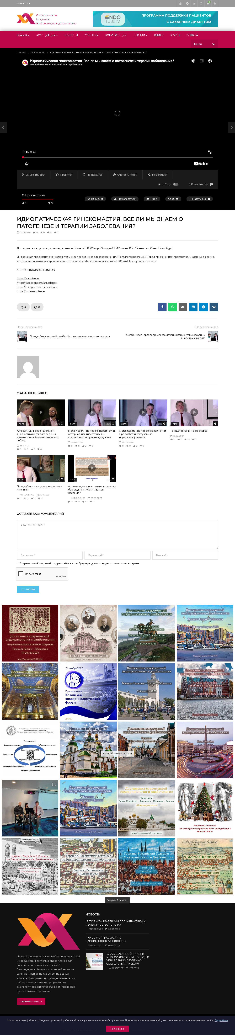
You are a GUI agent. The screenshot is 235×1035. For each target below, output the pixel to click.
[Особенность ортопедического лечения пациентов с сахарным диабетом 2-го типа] (213, 336)
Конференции (116, 35)
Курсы (175, 35)
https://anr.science (28, 278)
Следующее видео (206, 327)
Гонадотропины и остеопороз (188, 430)
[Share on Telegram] (203, 307)
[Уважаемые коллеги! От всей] (205, 808)
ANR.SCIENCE (27, 494)
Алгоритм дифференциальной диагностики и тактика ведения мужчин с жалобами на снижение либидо (37, 435)
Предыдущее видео (29, 327)
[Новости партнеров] (88, 691)
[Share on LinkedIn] (193, 307)
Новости (71, 35)
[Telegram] (187, 3)
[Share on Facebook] (162, 307)
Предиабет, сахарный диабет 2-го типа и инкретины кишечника (70, 336)
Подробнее (221, 1020)
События (91, 35)
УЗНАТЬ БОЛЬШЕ (30, 1001)
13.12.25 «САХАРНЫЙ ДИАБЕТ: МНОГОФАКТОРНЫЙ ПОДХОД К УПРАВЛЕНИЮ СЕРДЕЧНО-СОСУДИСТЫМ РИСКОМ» (127, 958)
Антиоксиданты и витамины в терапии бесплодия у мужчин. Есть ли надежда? (92, 490)
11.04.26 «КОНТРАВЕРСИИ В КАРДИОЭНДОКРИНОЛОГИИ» (106, 939)
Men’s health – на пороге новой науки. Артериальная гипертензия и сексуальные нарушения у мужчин (91, 434)
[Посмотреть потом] (200, 3)
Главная (23, 35)
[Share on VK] (214, 307)
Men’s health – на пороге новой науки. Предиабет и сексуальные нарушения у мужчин (142, 434)
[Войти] (214, 3)
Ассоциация (45, 35)
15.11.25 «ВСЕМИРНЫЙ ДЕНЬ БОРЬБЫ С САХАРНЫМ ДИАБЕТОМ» (66, 3)
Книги (158, 35)
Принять (117, 1028)
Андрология (38, 52)
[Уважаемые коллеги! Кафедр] (30, 750)
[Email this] (183, 307)
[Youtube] (180, 3)
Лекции (139, 35)
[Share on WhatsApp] (172, 307)
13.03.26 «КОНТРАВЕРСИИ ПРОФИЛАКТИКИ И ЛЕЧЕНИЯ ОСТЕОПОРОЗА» (116, 923)
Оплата (192, 35)
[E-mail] (194, 3)
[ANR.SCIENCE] (46, 19)
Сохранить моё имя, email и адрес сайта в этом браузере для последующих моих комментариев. (80, 563)
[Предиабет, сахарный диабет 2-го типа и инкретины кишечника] (3, 127)
